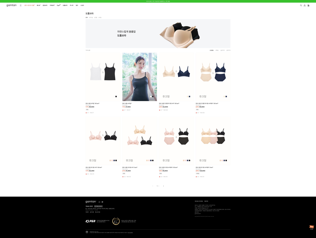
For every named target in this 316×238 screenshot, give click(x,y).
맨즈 (77, 5)
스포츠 (82, 5)
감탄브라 (45, 5)
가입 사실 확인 (130, 232)
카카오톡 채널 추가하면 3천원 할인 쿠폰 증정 (158, 1)
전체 (87, 17)
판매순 (217, 50)
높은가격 (222, 50)
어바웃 (87, 212)
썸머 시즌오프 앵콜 (29, 5)
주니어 (71, 5)
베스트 (38, 5)
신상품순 (212, 50)
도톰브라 (65, 5)
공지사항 (92, 212)
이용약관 (206, 201)
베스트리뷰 (97, 212)
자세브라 (52, 5)
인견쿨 (95, 17)
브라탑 (99, 17)
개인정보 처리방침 (199, 201)
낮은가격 (228, 50)
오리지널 (91, 17)
